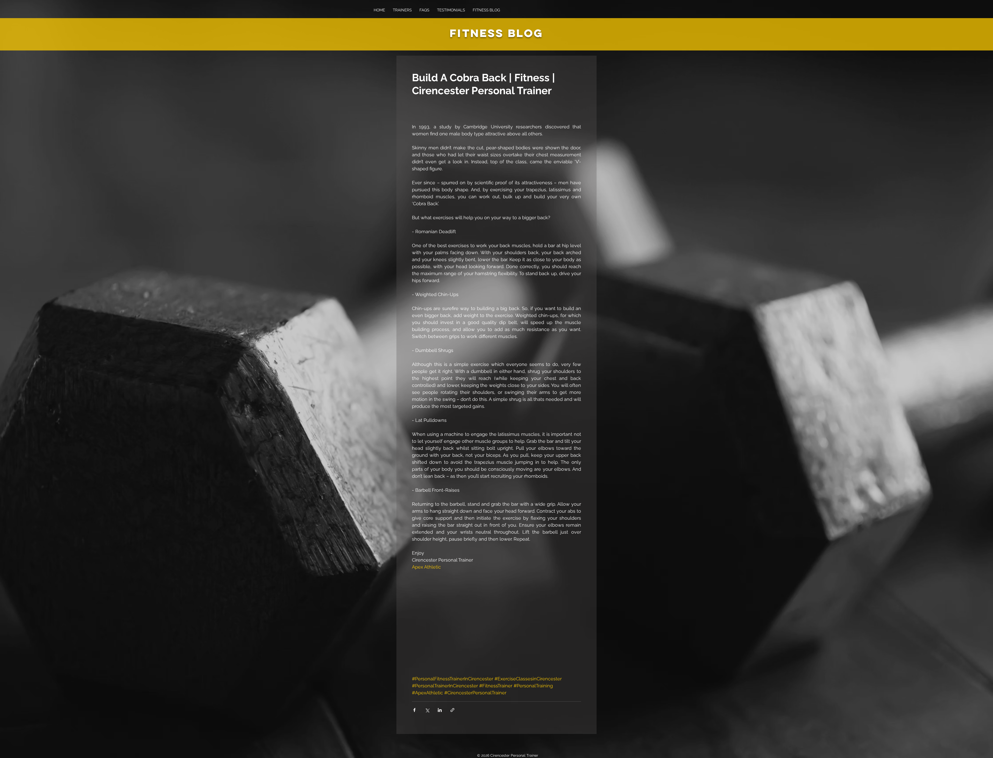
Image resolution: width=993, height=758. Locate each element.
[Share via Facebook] (414, 710)
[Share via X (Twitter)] (427, 710)
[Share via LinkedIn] (439, 710)
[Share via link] (452, 710)
